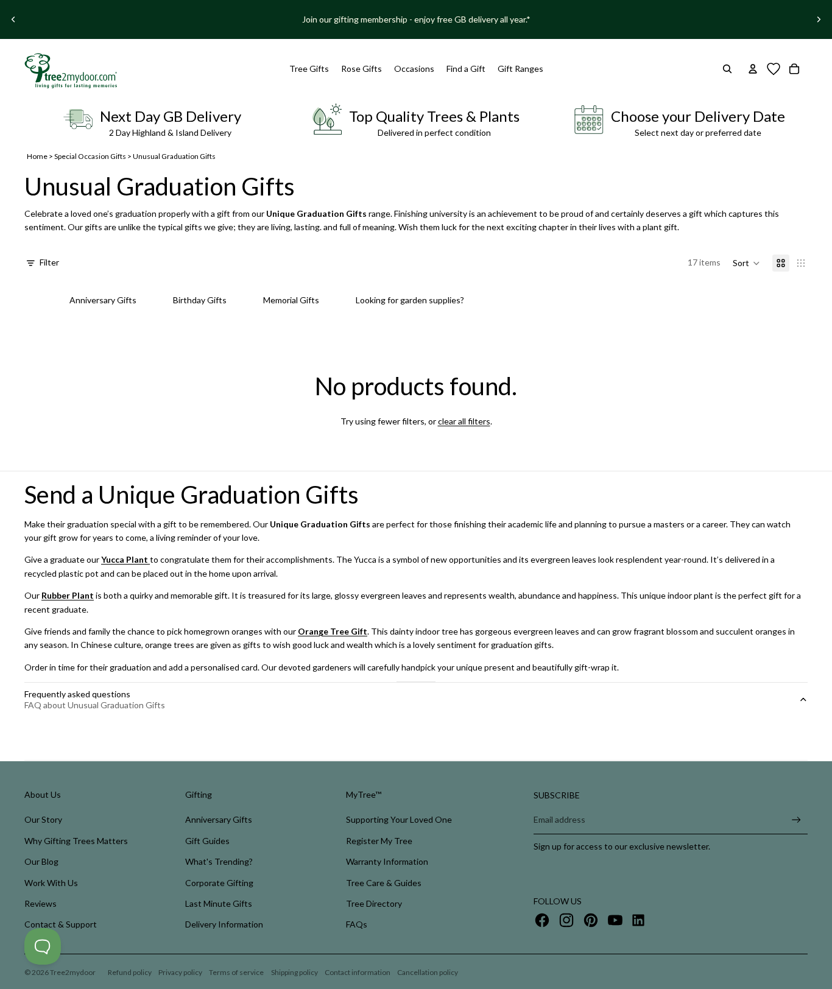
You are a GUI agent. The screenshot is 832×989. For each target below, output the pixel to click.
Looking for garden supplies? (410, 300)
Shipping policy (294, 972)
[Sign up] (796, 820)
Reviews (40, 903)
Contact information (357, 972)
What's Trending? (219, 861)
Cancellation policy (427, 972)
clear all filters (464, 421)
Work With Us (51, 883)
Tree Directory (374, 903)
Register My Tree (379, 841)
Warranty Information (387, 861)
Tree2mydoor (73, 972)
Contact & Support (60, 924)
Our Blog (41, 861)
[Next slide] (818, 19)
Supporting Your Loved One (399, 819)
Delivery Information (224, 924)
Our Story (43, 819)
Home (37, 156)
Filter (49, 262)
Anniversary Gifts (102, 300)
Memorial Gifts (291, 300)
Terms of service (236, 972)
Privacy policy (180, 972)
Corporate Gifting (219, 883)
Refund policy (130, 972)
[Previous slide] (13, 19)
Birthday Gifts (200, 300)
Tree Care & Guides (383, 883)
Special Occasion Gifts (90, 156)
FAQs (356, 924)
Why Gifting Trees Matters (76, 841)
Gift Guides (207, 841)
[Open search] (727, 68)
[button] (746, 263)
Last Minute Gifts (218, 903)
